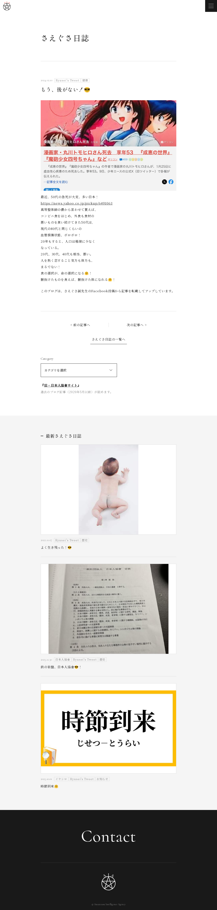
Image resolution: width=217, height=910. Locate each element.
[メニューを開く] (211, 6)
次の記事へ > (137, 325)
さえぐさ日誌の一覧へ (108, 339)
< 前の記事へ (80, 325)
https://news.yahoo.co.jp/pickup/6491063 (77, 203)
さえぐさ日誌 (65, 37)
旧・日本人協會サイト (61, 385)
